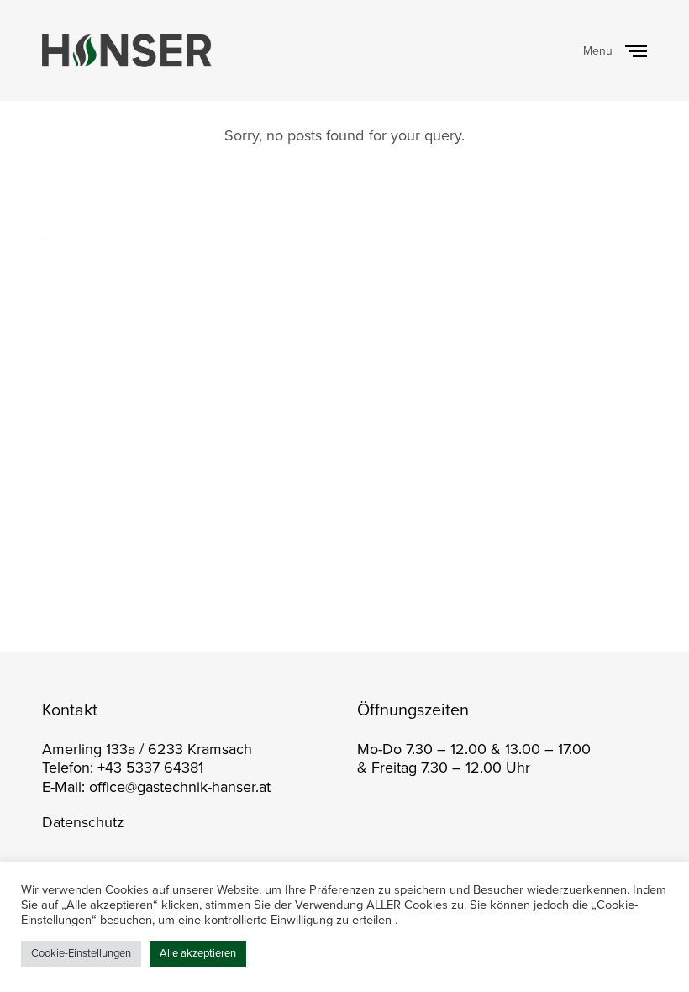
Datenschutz (83, 822)
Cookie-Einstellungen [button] (81, 953)
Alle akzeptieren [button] (198, 953)
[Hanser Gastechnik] (127, 50)
